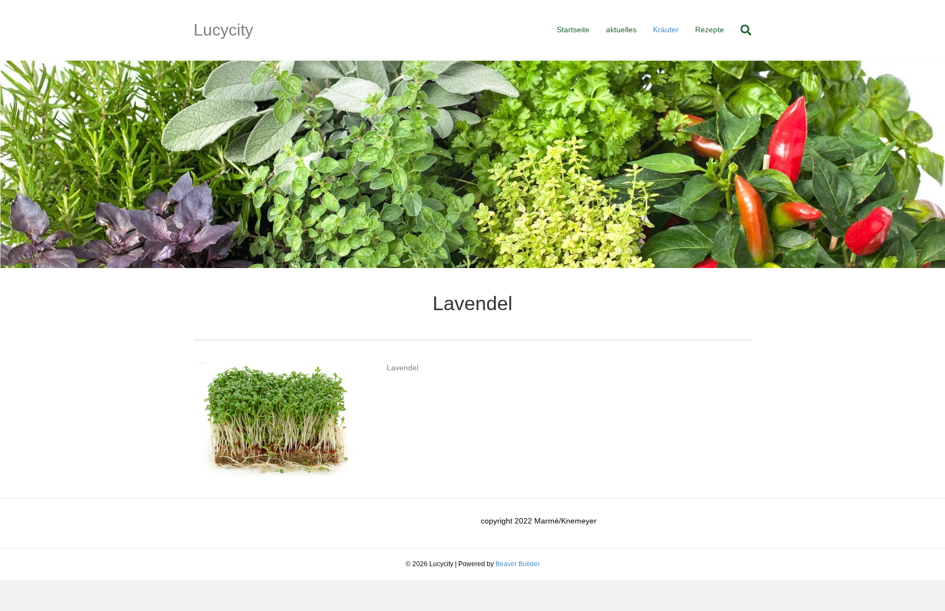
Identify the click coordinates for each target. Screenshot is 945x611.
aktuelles (621, 29)
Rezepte (709, 29)
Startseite (573, 29)
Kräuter (666, 29)
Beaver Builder (517, 564)
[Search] (741, 30)
